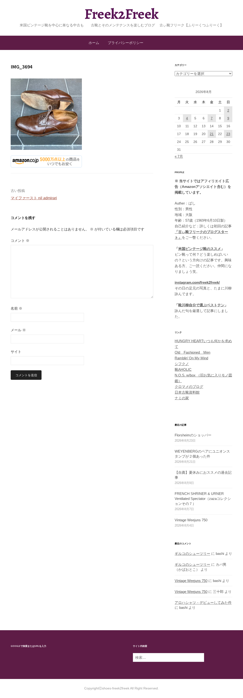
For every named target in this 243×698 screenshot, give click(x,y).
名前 (16, 308)
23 (228, 134)
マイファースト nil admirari (34, 198)
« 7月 (179, 156)
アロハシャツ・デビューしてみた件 (203, 602)
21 (212, 134)
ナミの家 (182, 398)
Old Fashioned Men (192, 352)
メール (18, 330)
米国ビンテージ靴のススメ (199, 249)
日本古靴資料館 (187, 392)
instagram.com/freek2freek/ (197, 282)
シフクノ (182, 364)
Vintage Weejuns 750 (191, 520)
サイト (16, 352)
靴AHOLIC (183, 369)
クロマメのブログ (189, 387)
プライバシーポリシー (125, 43)
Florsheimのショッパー (193, 435)
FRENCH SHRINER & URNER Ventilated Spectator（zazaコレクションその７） (203, 499)
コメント (20, 241)
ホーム (94, 43)
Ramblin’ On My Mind (191, 358)
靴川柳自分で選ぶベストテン (201, 305)
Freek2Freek (121, 14)
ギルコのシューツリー (192, 554)
